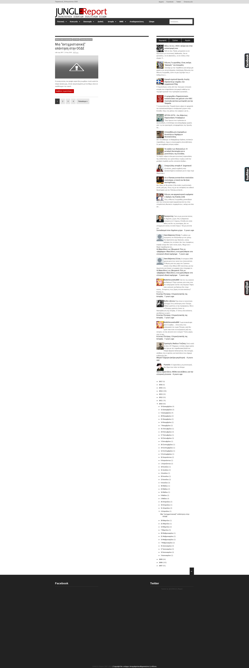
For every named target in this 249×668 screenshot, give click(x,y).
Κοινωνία (74, 22)
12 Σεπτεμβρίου (167, 451)
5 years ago (189, 230)
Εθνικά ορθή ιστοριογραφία (64, 39)
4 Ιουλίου (164, 473)
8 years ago (177, 374)
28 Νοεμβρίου (166, 416)
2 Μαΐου (164, 498)
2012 (161, 397)
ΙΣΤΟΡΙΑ (76, 39)
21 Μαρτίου (165, 524)
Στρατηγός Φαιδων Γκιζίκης (175, 344)
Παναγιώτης (168, 216)
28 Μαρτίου (165, 520)
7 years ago (184, 254)
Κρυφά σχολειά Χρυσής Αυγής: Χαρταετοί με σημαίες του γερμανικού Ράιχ (177, 81)
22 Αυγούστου (166, 457)
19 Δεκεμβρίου (166, 406)
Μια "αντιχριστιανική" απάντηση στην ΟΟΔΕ (70, 46)
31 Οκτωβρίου (166, 429)
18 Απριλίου (165, 505)
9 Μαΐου (164, 495)
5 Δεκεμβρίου (166, 413)
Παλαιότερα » (82, 101)
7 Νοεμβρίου (166, 425)
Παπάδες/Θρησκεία (86, 39)
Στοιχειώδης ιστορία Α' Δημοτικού (178, 166)
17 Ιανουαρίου (166, 549)
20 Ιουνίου (165, 476)
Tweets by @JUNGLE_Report (171, 589)
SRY (62, 52)
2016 (161, 385)
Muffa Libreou (169, 301)
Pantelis (167, 365)
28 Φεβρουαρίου (167, 533)
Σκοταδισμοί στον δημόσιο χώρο (169, 230)
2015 (161, 388)
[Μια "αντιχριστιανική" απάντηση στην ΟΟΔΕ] (76, 67)
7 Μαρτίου (165, 530)
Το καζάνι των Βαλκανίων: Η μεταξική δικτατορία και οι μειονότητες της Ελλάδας (175, 151)
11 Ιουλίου (165, 470)
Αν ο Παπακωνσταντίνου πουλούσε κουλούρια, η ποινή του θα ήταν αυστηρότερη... (179, 180)
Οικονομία (87, 22)
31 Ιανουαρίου (166, 546)
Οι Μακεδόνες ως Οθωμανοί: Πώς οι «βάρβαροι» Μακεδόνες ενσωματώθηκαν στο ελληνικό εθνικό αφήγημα (174, 251)
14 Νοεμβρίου (166, 422)
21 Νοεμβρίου (166, 419)
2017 (161, 381)
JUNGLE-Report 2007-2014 (102, 666)
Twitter (178, 2)
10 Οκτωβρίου (166, 438)
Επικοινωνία (188, 2)
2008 (161, 562)
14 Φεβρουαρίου (167, 539)
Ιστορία (111, 22)
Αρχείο (187, 40)
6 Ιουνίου (164, 483)
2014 (161, 391)
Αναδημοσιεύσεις (137, 22)
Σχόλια (175, 40)
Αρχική (161, 2)
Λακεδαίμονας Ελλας (172, 235)
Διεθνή (100, 22)
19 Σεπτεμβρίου (167, 448)
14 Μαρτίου (165, 527)
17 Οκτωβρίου (166, 435)
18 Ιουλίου (165, 467)
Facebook (169, 2)
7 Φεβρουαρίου (167, 543)
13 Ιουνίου (165, 479)
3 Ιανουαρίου (166, 555)
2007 (161, 566)
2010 (161, 404)
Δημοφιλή (162, 40)
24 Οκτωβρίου (166, 432)
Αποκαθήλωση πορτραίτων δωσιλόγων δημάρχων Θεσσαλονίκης (175, 134)
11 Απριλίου (165, 508)
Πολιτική (60, 22)
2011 (161, 400)
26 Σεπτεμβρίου (167, 444)
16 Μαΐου (164, 492)
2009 (161, 559)
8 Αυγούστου (166, 460)
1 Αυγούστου (166, 463)
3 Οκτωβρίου (166, 441)
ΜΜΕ (121, 22)
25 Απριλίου (165, 502)
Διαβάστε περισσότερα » (64, 91)
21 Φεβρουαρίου (167, 536)
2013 (161, 394)
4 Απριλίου (165, 511)
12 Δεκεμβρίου (166, 409)
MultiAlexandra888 (171, 280)
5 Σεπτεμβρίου (166, 454)
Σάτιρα (151, 22)
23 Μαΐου (164, 489)
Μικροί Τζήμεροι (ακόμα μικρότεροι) (170, 358)
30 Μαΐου (164, 486)
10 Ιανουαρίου (166, 552)
